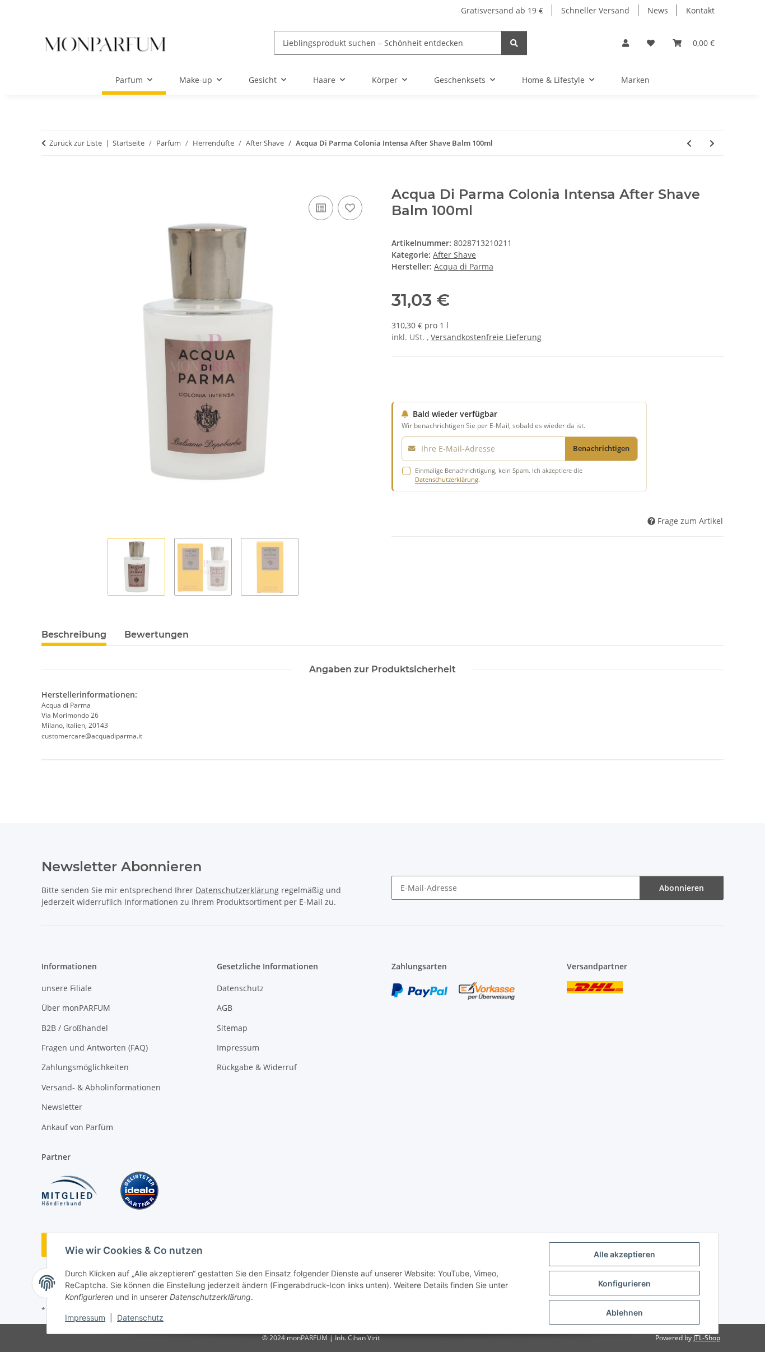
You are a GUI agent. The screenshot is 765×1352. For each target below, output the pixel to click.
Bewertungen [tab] (156, 634)
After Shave (454, 254)
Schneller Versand (595, 10)
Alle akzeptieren (624, 1254)
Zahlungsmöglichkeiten (85, 1067)
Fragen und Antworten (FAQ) (94, 1047)
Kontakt (700, 10)
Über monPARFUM (75, 1007)
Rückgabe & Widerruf (257, 1067)
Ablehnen (624, 1312)
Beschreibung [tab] (73, 634)
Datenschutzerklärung (446, 479)
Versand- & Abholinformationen (101, 1087)
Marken (635, 80)
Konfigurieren (624, 1283)
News (657, 10)
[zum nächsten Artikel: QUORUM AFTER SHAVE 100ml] (712, 143)
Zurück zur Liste (75, 143)
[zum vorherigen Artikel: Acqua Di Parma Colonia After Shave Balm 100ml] (689, 143)
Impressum (85, 1317)
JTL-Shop (706, 1337)
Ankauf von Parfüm (77, 1127)
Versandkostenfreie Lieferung (486, 337)
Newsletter (61, 1107)
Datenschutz (140, 1317)
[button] (625, 43)
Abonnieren (681, 887)
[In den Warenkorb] (50, 180)
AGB (224, 1007)
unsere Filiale (66, 988)
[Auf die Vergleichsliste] (321, 208)
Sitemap (232, 1028)
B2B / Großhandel (74, 1028)
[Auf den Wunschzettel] (350, 208)
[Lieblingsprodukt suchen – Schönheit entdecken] (514, 43)
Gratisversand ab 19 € (502, 10)
